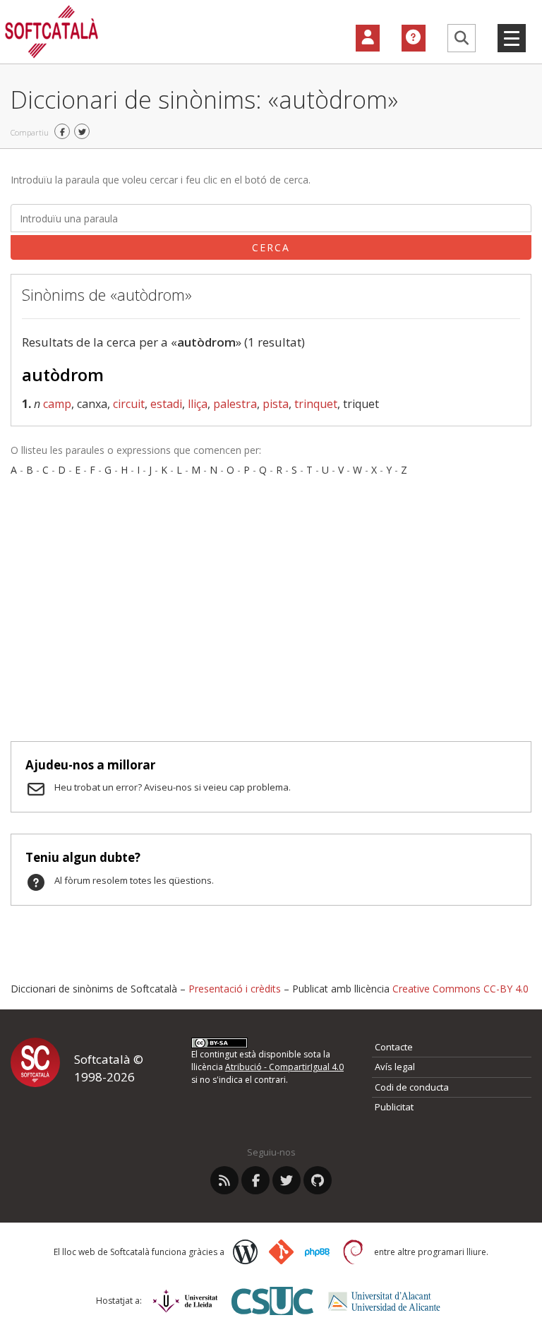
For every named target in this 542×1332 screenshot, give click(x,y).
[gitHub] (317, 1180)
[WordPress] (245, 1252)
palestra (235, 404)
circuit (129, 404)
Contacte (394, 1046)
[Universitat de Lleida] (185, 1300)
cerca (271, 247)
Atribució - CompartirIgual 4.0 (284, 1067)
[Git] (281, 1252)
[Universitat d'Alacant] (384, 1301)
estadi (166, 404)
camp (57, 404)
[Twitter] (286, 1180)
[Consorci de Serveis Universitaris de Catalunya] (272, 1300)
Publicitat (394, 1106)
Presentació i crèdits (234, 988)
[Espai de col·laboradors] (373, 38)
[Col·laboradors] (368, 38)
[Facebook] (255, 1180)
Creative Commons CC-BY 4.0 (460, 988)
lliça (197, 404)
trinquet (315, 404)
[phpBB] (317, 1252)
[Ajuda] (414, 38)
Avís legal (395, 1066)
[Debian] (353, 1252)
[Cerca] (461, 38)
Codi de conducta (412, 1087)
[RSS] (224, 1180)
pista (276, 404)
